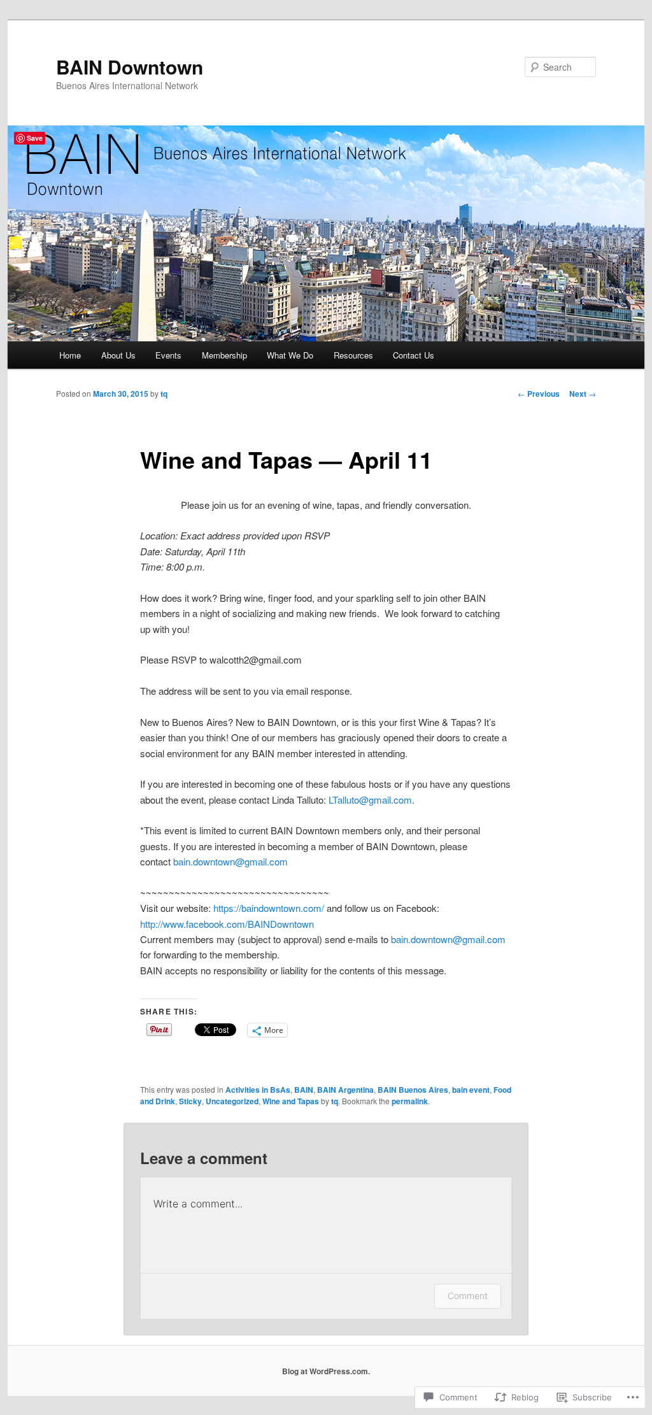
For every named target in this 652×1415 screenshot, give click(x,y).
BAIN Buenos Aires (413, 1089)
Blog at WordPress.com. (326, 1371)
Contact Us (413, 355)
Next (582, 393)
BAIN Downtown (129, 66)
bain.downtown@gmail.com (230, 861)
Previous (539, 393)
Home (70, 355)
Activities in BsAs (257, 1089)
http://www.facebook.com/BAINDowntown (227, 923)
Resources (353, 355)
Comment (468, 1295)
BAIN (303, 1089)
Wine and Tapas (290, 1101)
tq (163, 393)
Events (168, 355)
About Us (118, 355)
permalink (410, 1101)
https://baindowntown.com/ (268, 907)
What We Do (290, 355)
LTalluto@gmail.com (370, 799)
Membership (224, 355)
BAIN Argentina (345, 1089)
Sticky (190, 1101)
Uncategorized (232, 1101)
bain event (471, 1089)
